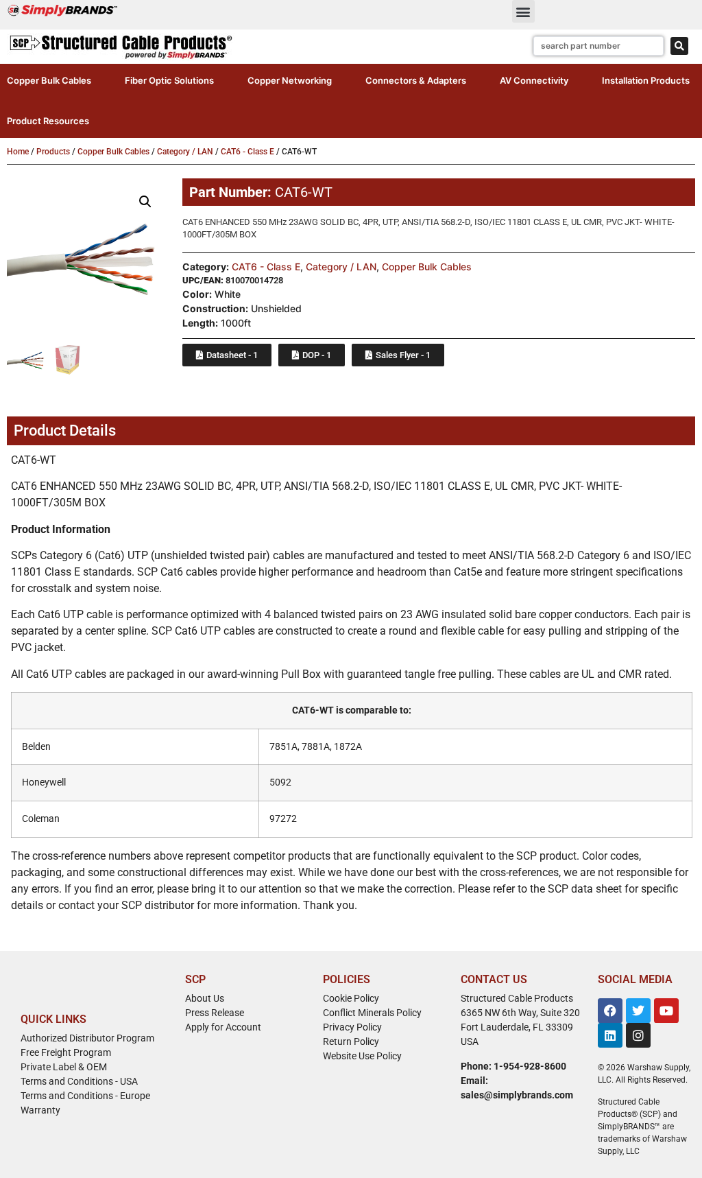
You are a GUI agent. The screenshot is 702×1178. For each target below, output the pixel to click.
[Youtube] (666, 1010)
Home (18, 151)
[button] (523, 11)
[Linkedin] (610, 1035)
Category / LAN (185, 151)
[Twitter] (638, 1010)
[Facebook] (610, 1010)
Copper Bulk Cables (113, 151)
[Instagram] (638, 1035)
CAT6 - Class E (247, 151)
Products (53, 151)
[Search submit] (679, 46)
